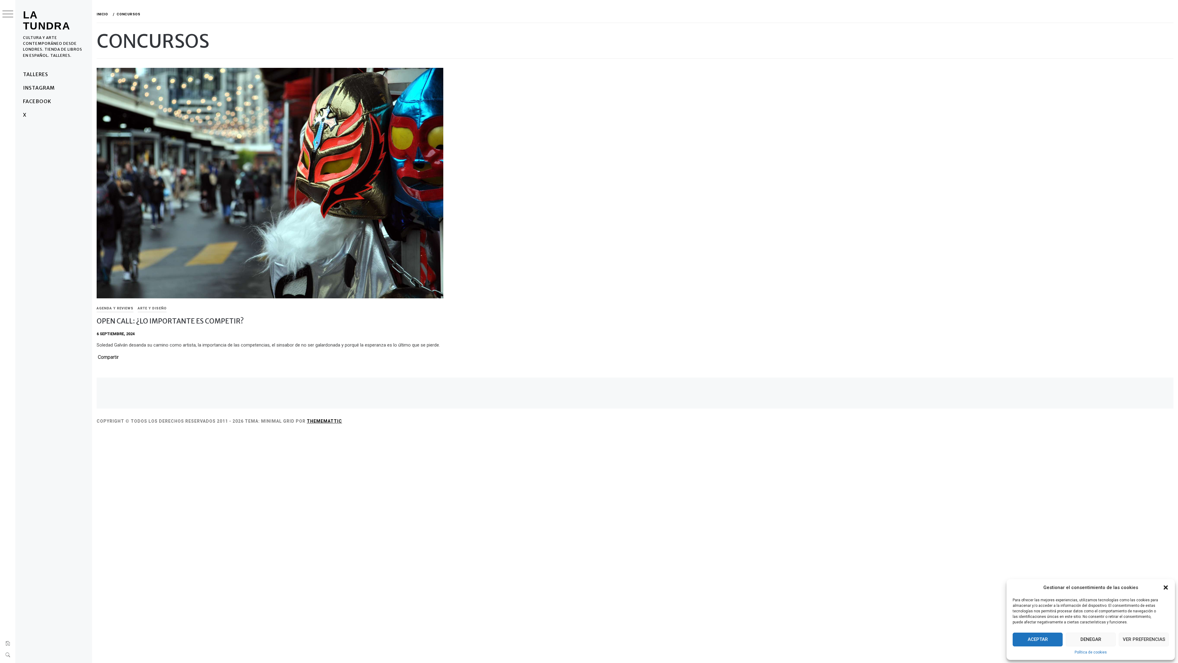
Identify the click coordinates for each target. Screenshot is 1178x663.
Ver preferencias (1144, 639)
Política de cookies (1091, 652)
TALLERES (35, 74)
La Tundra (46, 20)
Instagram (39, 88)
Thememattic (324, 421)
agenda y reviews (115, 308)
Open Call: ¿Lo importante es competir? (170, 321)
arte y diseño (152, 308)
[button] (1166, 587)
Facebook (37, 101)
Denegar (1090, 639)
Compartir (108, 357)
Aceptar (1038, 639)
